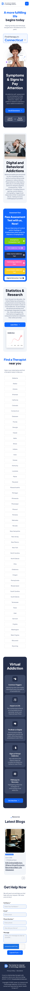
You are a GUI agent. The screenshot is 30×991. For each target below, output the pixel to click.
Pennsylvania (15, 580)
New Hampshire (15, 531)
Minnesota (15, 498)
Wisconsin (15, 640)
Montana (15, 515)
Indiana (15, 449)
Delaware (15, 416)
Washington (15, 629)
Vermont (15, 619)
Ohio (15, 564)
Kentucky (15, 465)
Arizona (15, 389)
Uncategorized (9, 854)
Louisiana (15, 471)
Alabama (15, 378)
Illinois (15, 444)
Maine (15, 476)
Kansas (15, 460)
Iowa (15, 455)
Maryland (15, 482)
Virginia (15, 624)
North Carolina (15, 553)
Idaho (15, 438)
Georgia (15, 427)
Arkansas (15, 394)
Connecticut (15, 411)
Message (6, 932)
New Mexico (15, 542)
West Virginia (15, 635)
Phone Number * (9, 919)
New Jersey (15, 537)
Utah (15, 613)
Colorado (15, 405)
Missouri (15, 509)
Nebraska (15, 520)
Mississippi (15, 504)
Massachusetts (15, 487)
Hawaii (15, 433)
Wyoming (15, 646)
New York (15, 547)
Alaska (15, 383)
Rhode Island (15, 586)
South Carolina (15, 591)
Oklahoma (15, 569)
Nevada (15, 526)
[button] (13, 800)
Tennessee (15, 602)
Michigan (15, 493)
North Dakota (15, 558)
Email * (6, 911)
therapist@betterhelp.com (19, 979)
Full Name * (7, 903)
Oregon (15, 575)
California (15, 400)
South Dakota (15, 597)
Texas (15, 608)
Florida (15, 422)
